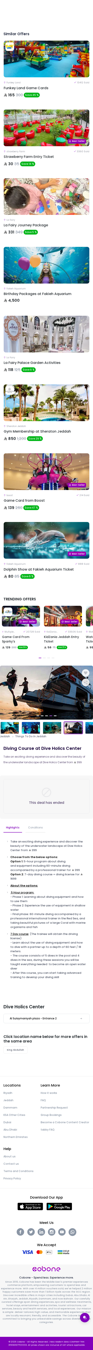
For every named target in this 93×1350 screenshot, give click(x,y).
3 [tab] (46, 715)
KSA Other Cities (14, 1115)
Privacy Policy (12, 1178)
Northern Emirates (15, 1137)
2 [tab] (42, 715)
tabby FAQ (48, 1129)
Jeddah (5, 736)
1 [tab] (38, 715)
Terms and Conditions (18, 1171)
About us (9, 1156)
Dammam (10, 1107)
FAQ (43, 1100)
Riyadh (7, 1093)
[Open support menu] (85, 1317)
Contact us (11, 1164)
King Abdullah (15, 1050)
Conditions (35, 827)
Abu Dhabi (10, 1129)
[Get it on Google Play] (59, 1206)
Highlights (12, 827)
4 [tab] (51, 715)
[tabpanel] (21, 633)
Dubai (7, 1122)
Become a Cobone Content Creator (65, 1122)
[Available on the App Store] (30, 1206)
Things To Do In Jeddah (30, 736)
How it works (49, 1093)
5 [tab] (55, 715)
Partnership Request (54, 1107)
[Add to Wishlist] (86, 673)
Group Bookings (51, 1115)
